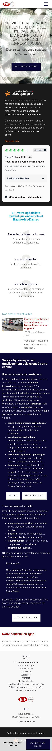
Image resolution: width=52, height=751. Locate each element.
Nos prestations (26, 66)
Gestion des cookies (26, 690)
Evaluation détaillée (18, 178)
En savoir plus (12, 141)
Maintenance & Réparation (26, 662)
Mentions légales (26, 681)
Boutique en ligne (26, 665)
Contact (26, 678)
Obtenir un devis (38, 744)
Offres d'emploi (26, 668)
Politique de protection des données (26, 687)
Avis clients (26, 671)
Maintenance (34, 495)
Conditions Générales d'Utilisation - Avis (26, 684)
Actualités (26, 675)
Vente (13, 495)
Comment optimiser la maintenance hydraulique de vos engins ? (36, 323)
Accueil (26, 656)
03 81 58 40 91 (27, 721)
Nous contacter (26, 617)
